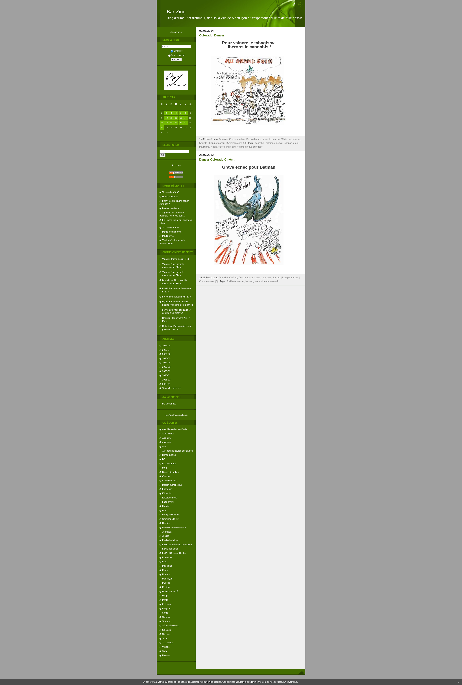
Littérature (167, 557)
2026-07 (166, 350)
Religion (166, 608)
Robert (165, 326)
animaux (166, 442)
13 (181, 118)
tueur (257, 281)
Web (164, 651)
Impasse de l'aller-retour (174, 527)
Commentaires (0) (236, 143)
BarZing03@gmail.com (176, 415)
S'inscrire (178, 51)
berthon (166, 297)
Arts (164, 446)
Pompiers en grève (171, 232)
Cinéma (166, 476)
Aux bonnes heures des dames (177, 451)
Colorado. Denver (211, 35)
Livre (164, 561)
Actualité (166, 438)
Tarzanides (167, 642)
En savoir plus (290, 682)
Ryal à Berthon (169, 288)
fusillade (231, 281)
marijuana (204, 147)
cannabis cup (291, 143)
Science (166, 621)
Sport (164, 638)
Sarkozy (166, 617)
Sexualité (166, 630)
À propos (176, 165)
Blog (164, 468)
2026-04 (166, 362)
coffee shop (224, 147)
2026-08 (166, 345)
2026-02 (166, 371)
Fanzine (166, 506)
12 (176, 118)
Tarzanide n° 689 (170, 227)
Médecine (167, 566)
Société (166, 634)
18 (171, 123)
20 (181, 123)
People (165, 595)
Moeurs (166, 574)
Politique (166, 604)
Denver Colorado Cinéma (217, 159)
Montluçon (167, 578)
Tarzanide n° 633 (182, 297)
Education (167, 493)
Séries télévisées (170, 625)
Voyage (166, 647)
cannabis (259, 143)
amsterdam (238, 147)
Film (164, 510)
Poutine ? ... (168, 236)
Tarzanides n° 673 (180, 259)
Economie (167, 489)
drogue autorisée (254, 147)
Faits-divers (168, 502)
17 (166, 123)
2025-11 (166, 384)
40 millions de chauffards (174, 429)
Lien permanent (217, 143)
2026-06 (166, 354)
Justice (165, 536)
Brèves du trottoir (170, 472)
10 (166, 118)
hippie (214, 147)
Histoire (166, 523)
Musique (166, 587)
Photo (165, 600)
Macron (166, 655)
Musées (166, 583)
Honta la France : (170, 196)
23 (162, 128)
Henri (165, 318)
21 (185, 123)
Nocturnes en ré (170, 591)
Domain (166, 280)
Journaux (166, 532)
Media (165, 570)
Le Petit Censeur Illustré (174, 553)
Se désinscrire (178, 55)
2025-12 (166, 379)
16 (162, 123)
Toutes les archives (171, 388)
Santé (165, 613)
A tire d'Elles (168, 433)
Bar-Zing (176, 11)
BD (163, 459)
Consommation (169, 480)
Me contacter (176, 32)
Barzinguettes (169, 455)
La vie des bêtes (170, 549)
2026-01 (166, 375)
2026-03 (166, 367)
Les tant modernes (171, 208)
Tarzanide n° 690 (170, 192)
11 (171, 118)
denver (279, 143)
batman (249, 281)
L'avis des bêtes (170, 540)
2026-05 (166, 358)
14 (185, 118)
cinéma (265, 281)
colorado (270, 143)
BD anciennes (169, 403)
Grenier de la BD (170, 519)
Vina (164, 259)
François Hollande (171, 514)
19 (176, 123)
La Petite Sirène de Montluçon (177, 544)
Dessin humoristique (172, 485)
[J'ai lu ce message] (458, 681)
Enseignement (169, 497)
